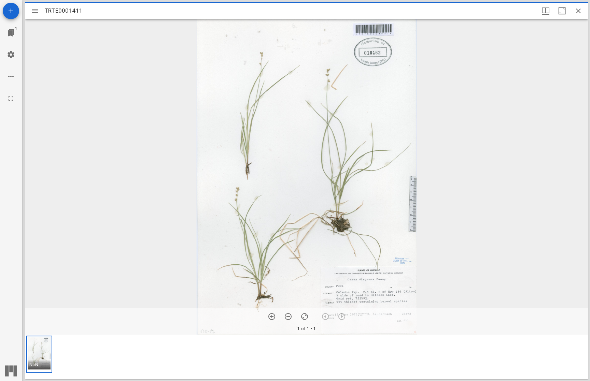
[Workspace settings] (11, 54)
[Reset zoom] (304, 316)
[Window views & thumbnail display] (545, 11)
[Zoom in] (272, 316)
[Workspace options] (11, 76)
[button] (39, 354)
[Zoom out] (288, 316)
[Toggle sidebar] (35, 11)
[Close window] (578, 11)
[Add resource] (11, 11)
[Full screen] (11, 98)
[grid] (306, 357)
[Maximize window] (562, 11)
